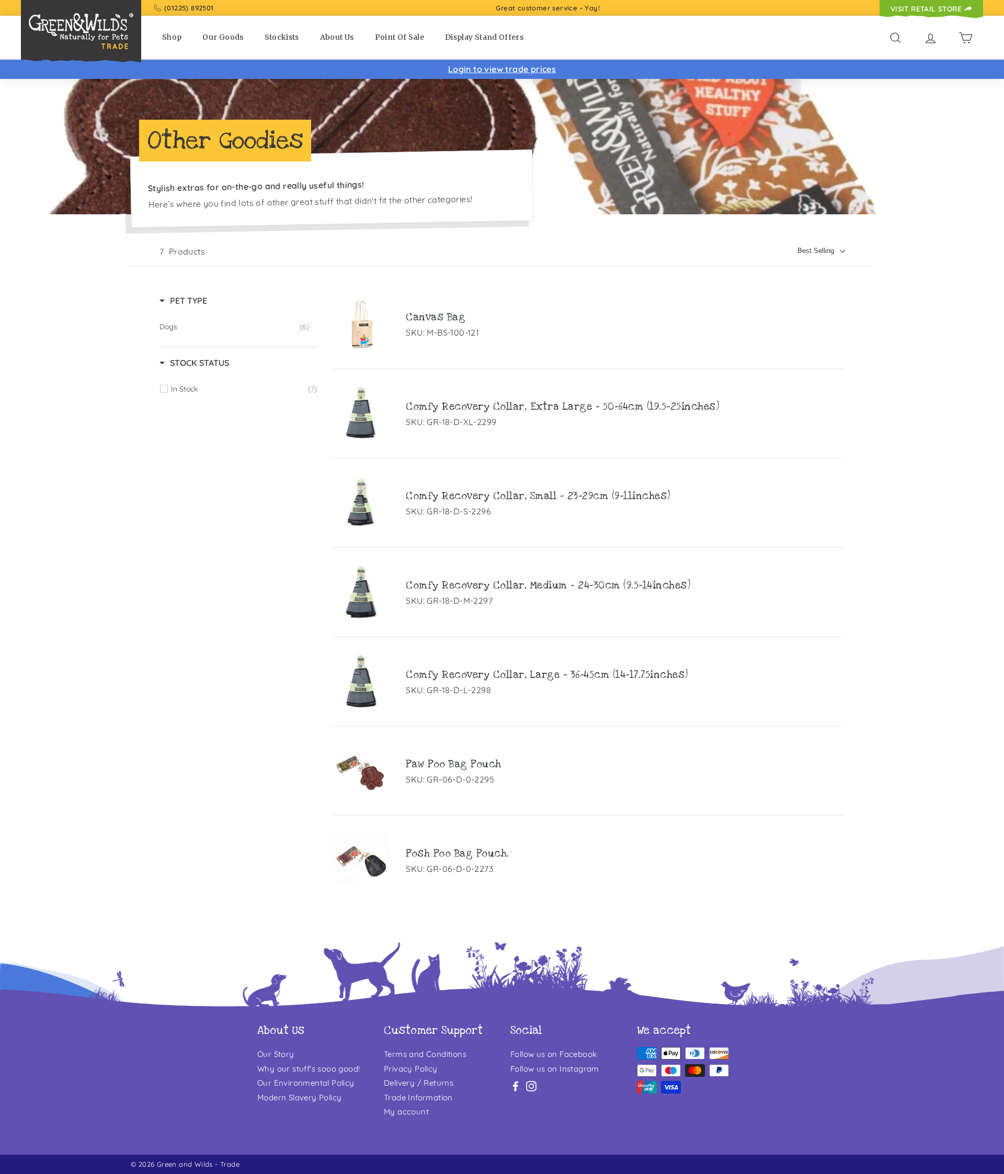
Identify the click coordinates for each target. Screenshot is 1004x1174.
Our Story (275, 1054)
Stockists (282, 37)
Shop (171, 37)
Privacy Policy (411, 1069)
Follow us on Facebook (553, 1054)
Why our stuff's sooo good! (308, 1069)
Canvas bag (435, 317)
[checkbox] (234, 326)
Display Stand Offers (484, 37)
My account (406, 1112)
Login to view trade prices (502, 69)
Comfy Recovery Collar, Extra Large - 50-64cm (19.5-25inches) (562, 406)
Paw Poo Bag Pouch (453, 764)
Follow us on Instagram (554, 1069)
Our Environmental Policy (306, 1083)
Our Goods (222, 37)
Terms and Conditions (425, 1054)
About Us (337, 37)
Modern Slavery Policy (299, 1097)
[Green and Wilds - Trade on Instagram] (531, 1085)
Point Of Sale (400, 37)
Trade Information (418, 1097)
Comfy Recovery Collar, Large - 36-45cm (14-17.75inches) (547, 675)
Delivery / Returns (418, 1083)
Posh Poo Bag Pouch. (457, 853)
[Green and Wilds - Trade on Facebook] (515, 1085)
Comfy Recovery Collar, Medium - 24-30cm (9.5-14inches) (548, 585)
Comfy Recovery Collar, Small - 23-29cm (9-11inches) (538, 496)
